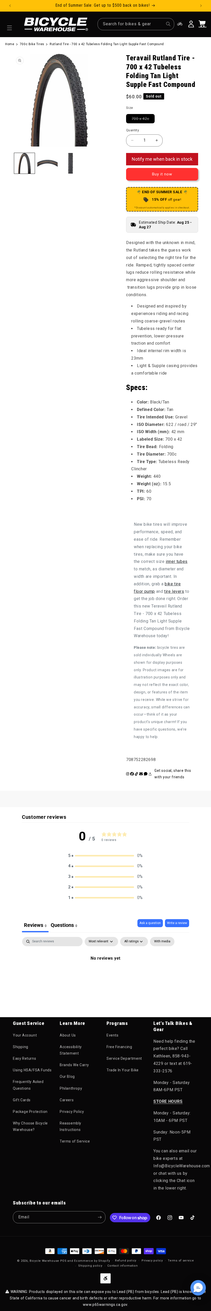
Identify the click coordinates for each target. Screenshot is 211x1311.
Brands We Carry (74, 1065)
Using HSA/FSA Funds (32, 1070)
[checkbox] (162, 941)
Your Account (25, 1035)
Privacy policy (152, 1260)
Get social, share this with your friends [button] (172, 773)
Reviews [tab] (35, 925)
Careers (67, 1100)
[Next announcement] (201, 5)
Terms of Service (75, 1141)
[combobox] (136, 24)
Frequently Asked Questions (28, 1085)
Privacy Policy (72, 1112)
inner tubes (177, 561)
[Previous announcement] (10, 5)
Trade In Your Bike (123, 1070)
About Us (68, 1035)
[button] (9, 28)
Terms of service (181, 1260)
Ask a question (150, 923)
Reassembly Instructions (70, 1126)
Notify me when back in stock (162, 159)
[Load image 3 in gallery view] (70, 163)
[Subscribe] (99, 1217)
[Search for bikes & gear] (168, 24)
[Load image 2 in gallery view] (47, 163)
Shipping (20, 1047)
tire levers (174, 591)
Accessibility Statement (71, 1050)
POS (63, 1261)
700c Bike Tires (32, 44)
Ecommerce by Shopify (92, 1261)
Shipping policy (90, 1265)
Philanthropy (71, 1088)
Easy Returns (24, 1058)
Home (9, 44)
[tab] (64, 925)
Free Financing (119, 1047)
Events (113, 1035)
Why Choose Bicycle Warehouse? (30, 1126)
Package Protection (30, 1112)
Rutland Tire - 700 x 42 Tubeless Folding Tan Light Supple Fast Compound (107, 44)
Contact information (122, 1265)
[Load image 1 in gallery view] (24, 163)
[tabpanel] (105, 976)
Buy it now (162, 174)
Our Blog (67, 1076)
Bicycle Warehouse (44, 1261)
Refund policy (125, 1260)
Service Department (124, 1058)
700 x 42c (143, 118)
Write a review (177, 923)
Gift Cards (22, 1100)
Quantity (132, 130)
